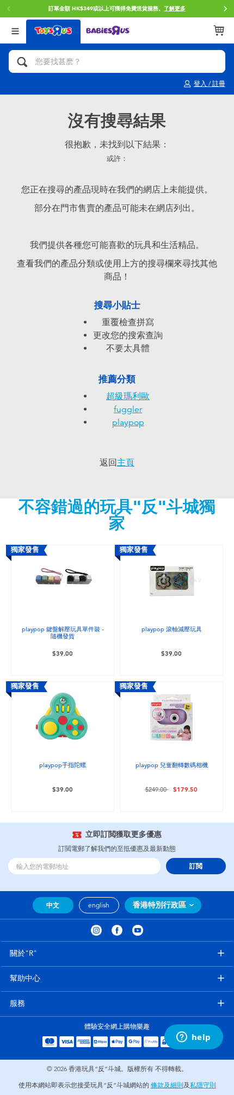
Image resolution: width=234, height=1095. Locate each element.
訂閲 (195, 866)
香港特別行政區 (159, 905)
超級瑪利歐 (128, 396)
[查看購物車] (218, 30)
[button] (225, 8)
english (98, 905)
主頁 (125, 462)
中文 (52, 905)
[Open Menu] (15, 30)
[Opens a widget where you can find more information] (193, 1038)
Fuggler (128, 409)
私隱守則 (203, 1085)
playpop (128, 422)
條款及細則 (167, 1085)
